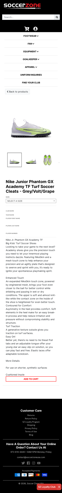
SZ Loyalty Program (31, 422)
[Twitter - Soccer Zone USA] (23, 463)
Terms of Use (31, 431)
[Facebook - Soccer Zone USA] (28, 463)
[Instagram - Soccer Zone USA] (33, 463)
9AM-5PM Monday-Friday (39, 452)
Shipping (31, 425)
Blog (31, 435)
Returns (31, 415)
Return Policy (31, 418)
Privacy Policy (31, 428)
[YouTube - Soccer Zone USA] (39, 463)
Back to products (18, 91)
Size (8, 197)
